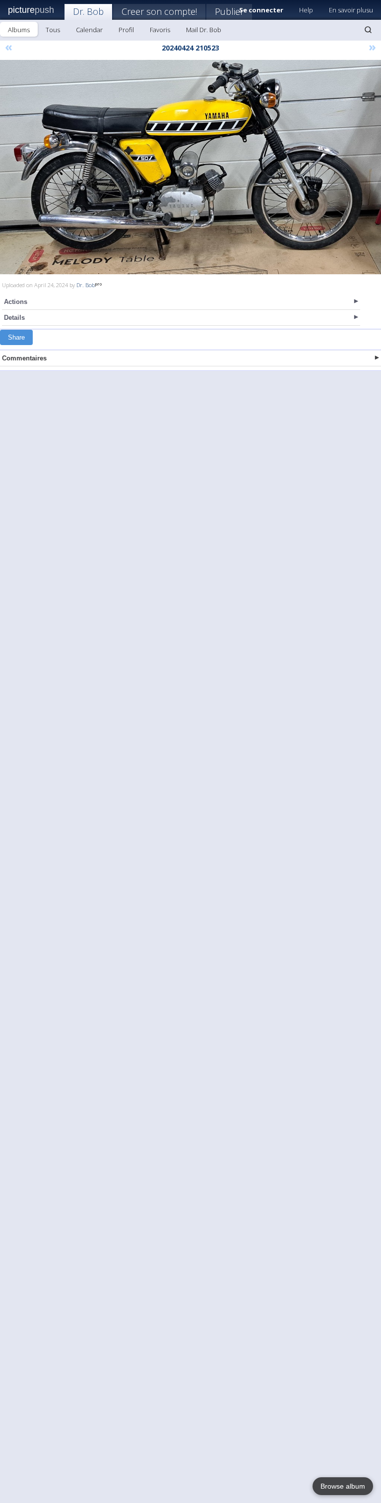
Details (14, 317)
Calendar (89, 29)
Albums (19, 29)
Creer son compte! (159, 11)
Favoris (160, 29)
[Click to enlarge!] (190, 167)
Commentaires (24, 358)
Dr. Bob (88, 11)
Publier (229, 11)
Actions (15, 301)
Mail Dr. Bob (203, 29)
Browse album (342, 1486)
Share (16, 337)
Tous (53, 29)
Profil (126, 29)
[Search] (368, 30)
